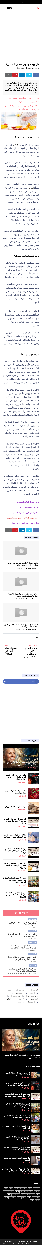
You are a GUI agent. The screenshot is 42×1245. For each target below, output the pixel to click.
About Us (20, 1243)
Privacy (12, 1243)
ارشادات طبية (32, 919)
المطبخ (9, 999)
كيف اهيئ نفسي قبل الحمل (29, 507)
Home (28, 1243)
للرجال (19, 1002)
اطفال (9, 990)
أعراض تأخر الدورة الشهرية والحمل (26, 513)
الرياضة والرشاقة (17, 996)
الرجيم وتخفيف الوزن (33, 996)
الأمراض (31, 993)
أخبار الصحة (33, 965)
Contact (4, 1243)
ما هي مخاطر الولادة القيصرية (28, 502)
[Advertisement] (21, 35)
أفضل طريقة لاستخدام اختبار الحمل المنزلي (23, 518)
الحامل (31, 188)
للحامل (15, 145)
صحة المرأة (20, 68)
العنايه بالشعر (21, 999)
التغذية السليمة (32, 942)
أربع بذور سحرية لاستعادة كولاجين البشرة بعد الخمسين (22, 1056)
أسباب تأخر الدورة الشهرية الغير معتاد (25, 523)
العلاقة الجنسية (34, 999)
